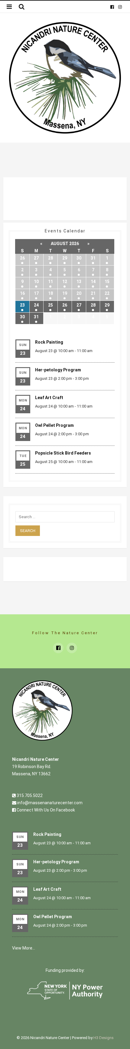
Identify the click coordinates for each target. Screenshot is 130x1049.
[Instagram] (119, 7)
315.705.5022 (29, 795)
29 (64, 258)
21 (93, 293)
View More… (23, 948)
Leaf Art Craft (49, 397)
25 (50, 305)
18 (50, 293)
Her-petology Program (58, 369)
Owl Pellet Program (54, 425)
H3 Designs (103, 1037)
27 (36, 258)
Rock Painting (49, 342)
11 (50, 281)
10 (36, 281)
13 (78, 281)
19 (64, 293)
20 (78, 293)
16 (22, 293)
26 (22, 258)
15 (107, 281)
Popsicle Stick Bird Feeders (63, 453)
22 (107, 293)
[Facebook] (112, 7)
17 (36, 293)
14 (93, 281)
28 (50, 258)
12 (64, 281)
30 (78, 258)
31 (93, 258)
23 (22, 305)
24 (36, 305)
